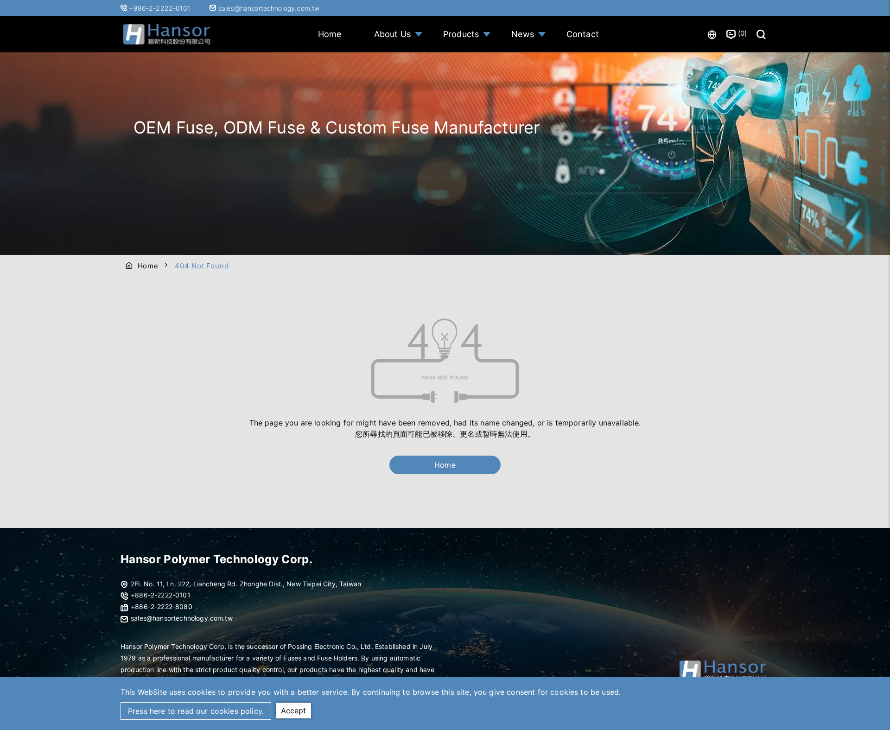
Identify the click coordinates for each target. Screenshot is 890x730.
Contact (582, 34)
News (522, 34)
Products (461, 34)
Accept (293, 710)
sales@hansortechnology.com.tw (267, 8)
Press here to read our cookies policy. (196, 711)
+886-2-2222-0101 (160, 8)
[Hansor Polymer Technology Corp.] (167, 34)
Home (330, 34)
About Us (392, 34)
